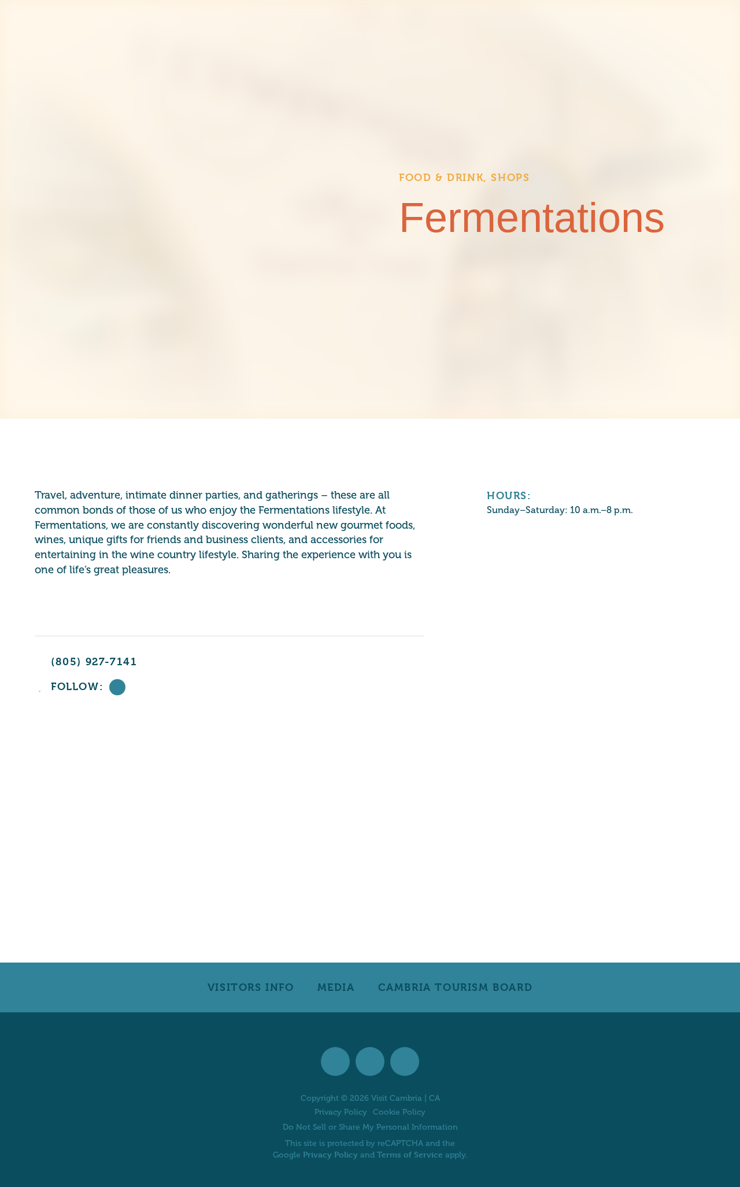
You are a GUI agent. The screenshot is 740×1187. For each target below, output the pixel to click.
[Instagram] (370, 1061)
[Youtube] (404, 1061)
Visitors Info (251, 987)
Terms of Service (410, 1154)
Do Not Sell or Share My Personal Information (370, 1127)
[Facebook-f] (117, 687)
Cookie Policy (399, 1112)
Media (336, 987)
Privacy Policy (340, 1112)
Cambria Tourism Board (455, 987)
